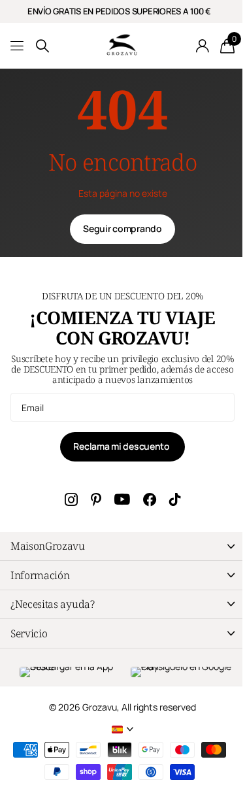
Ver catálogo (17, 46)
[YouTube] (122, 499)
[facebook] (149, 499)
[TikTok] (175, 499)
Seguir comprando (122, 228)
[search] (42, 46)
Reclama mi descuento (122, 446)
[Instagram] (71, 499)
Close (122, 546)
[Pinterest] (96, 499)
